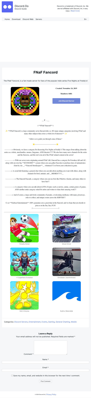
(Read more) (75, 11)
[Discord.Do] (7, 12)
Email (45, 367)
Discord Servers (21, 322)
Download (16, 19)
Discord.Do (22, 6)
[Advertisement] (45, 43)
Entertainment (35, 322)
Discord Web (28, 19)
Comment (28, 354)
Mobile (74, 322)
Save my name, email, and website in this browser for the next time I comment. (46, 375)
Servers (39, 19)
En (85, 19)
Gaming (51, 322)
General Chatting (63, 322)
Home (7, 19)
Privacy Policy (51, 394)
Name (45, 359)
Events (44, 322)
